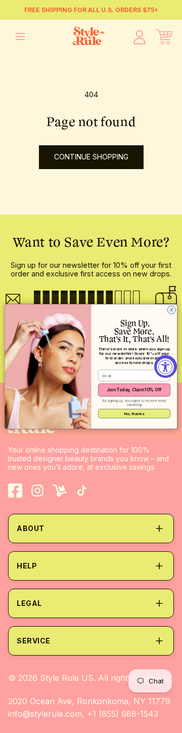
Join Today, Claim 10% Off (134, 389)
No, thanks (134, 413)
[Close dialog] (171, 310)
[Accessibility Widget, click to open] (165, 366)
